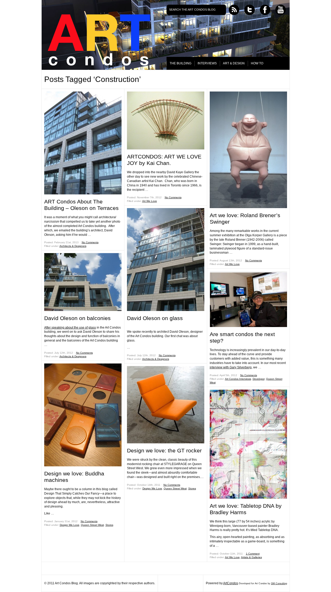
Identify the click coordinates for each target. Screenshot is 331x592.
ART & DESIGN (234, 63)
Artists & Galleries (251, 557)
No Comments (90, 242)
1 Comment (253, 553)
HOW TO (257, 63)
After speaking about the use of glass (70, 327)
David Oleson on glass (155, 318)
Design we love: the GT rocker (164, 450)
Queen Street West (92, 524)
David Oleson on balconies (77, 318)
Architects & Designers (72, 246)
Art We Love (149, 201)
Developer (259, 378)
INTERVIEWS (207, 63)
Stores (109, 524)
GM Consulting (279, 583)
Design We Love (69, 524)
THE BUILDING (180, 63)
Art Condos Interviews (238, 378)
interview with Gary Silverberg (231, 367)
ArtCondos (230, 583)
